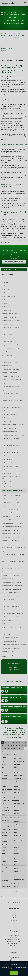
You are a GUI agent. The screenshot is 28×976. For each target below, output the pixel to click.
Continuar (14, 972)
